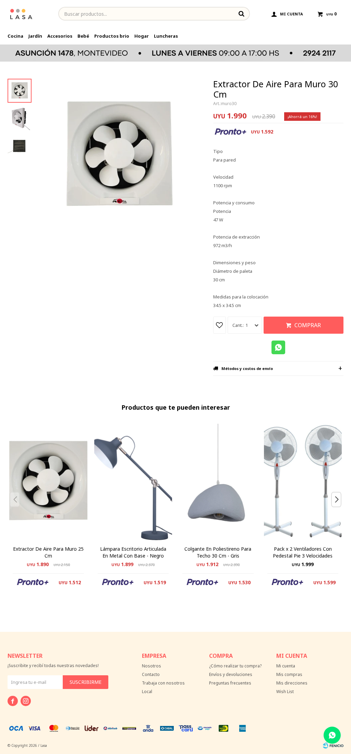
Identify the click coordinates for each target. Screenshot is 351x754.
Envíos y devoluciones (230, 674)
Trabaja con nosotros (163, 683)
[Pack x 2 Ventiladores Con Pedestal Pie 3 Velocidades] (303, 482)
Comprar (307, 325)
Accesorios (59, 36)
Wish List (285, 691)
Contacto (151, 674)
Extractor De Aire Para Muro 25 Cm (48, 552)
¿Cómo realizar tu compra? (235, 666)
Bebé (83, 36)
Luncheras (166, 36)
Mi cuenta (285, 666)
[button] (338, 513)
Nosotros (151, 666)
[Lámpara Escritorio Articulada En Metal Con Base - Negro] (133, 482)
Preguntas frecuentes (230, 683)
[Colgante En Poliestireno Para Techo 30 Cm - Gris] (218, 482)
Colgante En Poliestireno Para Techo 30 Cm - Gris (217, 552)
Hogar (141, 36)
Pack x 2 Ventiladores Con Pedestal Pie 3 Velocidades (302, 552)
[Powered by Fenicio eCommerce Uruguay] (333, 745)
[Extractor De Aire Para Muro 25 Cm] (48, 482)
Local (147, 691)
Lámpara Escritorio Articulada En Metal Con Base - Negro (133, 552)
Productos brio (111, 36)
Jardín (35, 36)
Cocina (15, 36)
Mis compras (289, 674)
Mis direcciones (291, 683)
